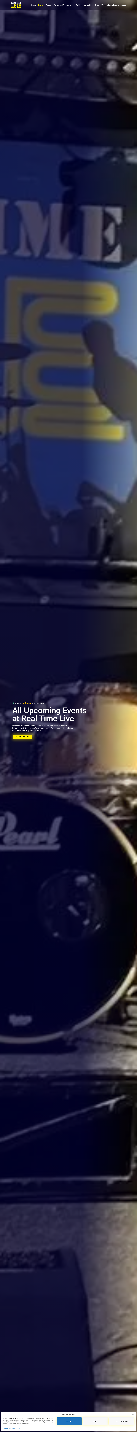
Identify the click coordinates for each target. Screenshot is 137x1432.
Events (41, 5)
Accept (69, 1421)
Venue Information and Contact (113, 5)
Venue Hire (88, 5)
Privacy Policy (16, 1428)
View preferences (121, 1421)
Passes (49, 5)
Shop (97, 5)
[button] (133, 1414)
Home (33, 5)
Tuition (79, 5)
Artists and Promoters (62, 5)
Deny (95, 1421)
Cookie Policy (7, 1428)
